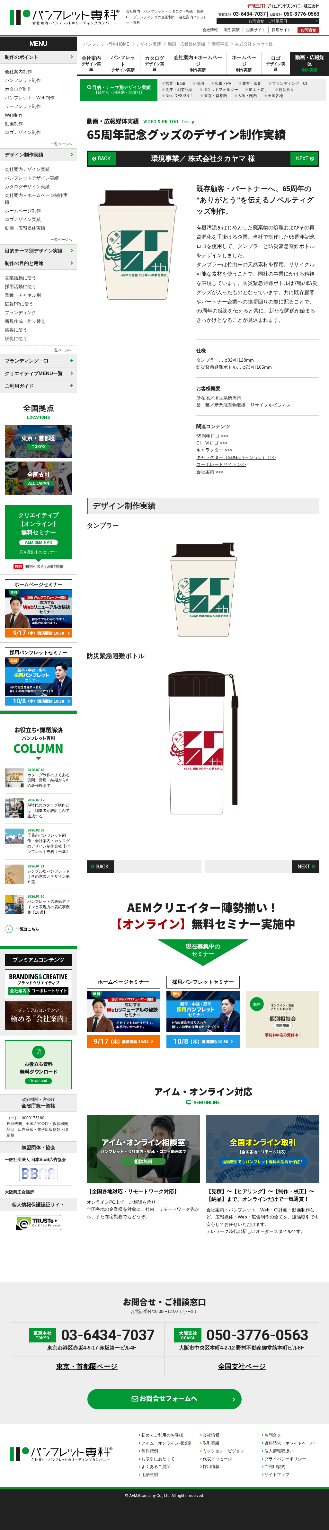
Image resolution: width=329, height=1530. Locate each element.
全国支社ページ (242, 1366)
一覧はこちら (27, 929)
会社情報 (210, 30)
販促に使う (16, 338)
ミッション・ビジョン (224, 1450)
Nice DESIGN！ (179, 95)
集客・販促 (252, 83)
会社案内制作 (18, 71)
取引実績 (232, 30)
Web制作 (14, 115)
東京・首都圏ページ (87, 1366)
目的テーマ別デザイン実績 (34, 250)
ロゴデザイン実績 (23, 219)
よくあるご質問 (156, 1466)
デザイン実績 (148, 44)
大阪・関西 (247, 95)
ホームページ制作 (23, 210)
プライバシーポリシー (285, 1458)
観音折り (286, 89)
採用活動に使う (20, 286)
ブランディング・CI (289, 83)
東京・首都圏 (215, 95)
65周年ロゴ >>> (212, 435)
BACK (104, 158)
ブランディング (20, 312)
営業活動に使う (20, 277)
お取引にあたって (158, 1458)
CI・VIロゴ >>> (211, 442)
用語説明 (149, 1474)
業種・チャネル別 (23, 295)
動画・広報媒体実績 (25, 228)
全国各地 (275, 95)
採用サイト (281, 30)
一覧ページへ (61, 144)
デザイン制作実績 (24, 154)
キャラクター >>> (214, 450)
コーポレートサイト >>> (221, 464)
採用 (200, 83)
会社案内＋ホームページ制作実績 (36, 199)
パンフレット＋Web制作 (30, 97)
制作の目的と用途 (24, 263)
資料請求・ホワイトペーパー (291, 1443)
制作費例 (149, 1450)
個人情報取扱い (279, 1450)
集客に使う (16, 329)
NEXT (302, 158)
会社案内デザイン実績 (27, 169)
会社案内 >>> (209, 471)
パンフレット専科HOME (106, 44)
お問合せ (308, 30)
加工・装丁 (258, 89)
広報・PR (223, 83)
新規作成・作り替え (25, 321)
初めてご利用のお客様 (162, 1435)
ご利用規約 (274, 1466)
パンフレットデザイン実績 (32, 177)
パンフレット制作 (23, 80)
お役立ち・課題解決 (38, 739)
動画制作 (14, 123)
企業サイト (255, 30)
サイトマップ (276, 1474)
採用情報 (211, 1466)
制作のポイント (22, 57)
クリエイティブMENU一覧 (34, 373)
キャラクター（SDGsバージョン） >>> (236, 457)
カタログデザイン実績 (27, 186)
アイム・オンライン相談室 (166, 1443)
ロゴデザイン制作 (23, 132)
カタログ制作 (18, 89)
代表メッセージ (217, 1458)
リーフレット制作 (23, 106)
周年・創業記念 (178, 89)
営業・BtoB (175, 83)
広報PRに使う (19, 303)
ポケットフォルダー (220, 89)
